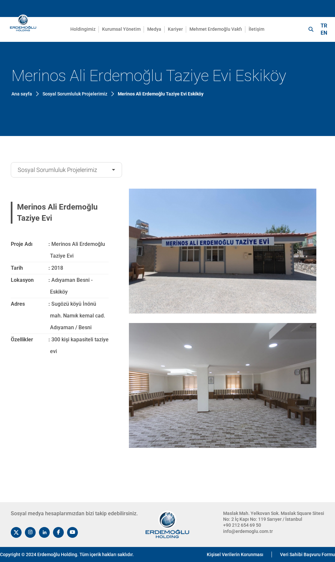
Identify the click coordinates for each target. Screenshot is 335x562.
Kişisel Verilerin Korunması (235, 554)
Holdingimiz (83, 29)
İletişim (256, 29)
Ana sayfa (21, 93)
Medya (154, 29)
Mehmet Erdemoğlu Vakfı (215, 29)
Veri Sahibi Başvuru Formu (307, 554)
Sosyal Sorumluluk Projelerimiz (57, 169)
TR (324, 26)
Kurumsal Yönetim (121, 29)
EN (324, 33)
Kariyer (175, 29)
